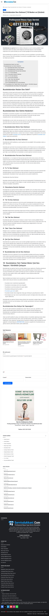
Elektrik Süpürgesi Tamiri (9, 456)
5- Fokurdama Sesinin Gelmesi (13, 74)
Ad (4, 371)
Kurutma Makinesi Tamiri (9, 460)
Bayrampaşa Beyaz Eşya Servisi (7, 575)
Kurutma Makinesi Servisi (6, 560)
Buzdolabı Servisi (4, 552)
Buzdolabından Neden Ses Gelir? (11, 64)
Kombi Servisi (6, 439)
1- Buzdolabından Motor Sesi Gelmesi (14, 67)
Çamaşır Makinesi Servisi (6, 556)
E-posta (5, 377)
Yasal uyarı (34, 613)
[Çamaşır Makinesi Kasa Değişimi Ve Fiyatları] (39, 337)
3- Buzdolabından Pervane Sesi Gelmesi (15, 71)
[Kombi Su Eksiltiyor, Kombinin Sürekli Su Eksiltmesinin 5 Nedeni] (24, 337)
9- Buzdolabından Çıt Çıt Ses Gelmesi (15, 82)
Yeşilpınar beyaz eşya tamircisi (7, 585)
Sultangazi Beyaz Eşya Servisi (7, 571)
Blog (9, 7)
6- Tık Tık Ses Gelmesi (11, 76)
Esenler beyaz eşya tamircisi (7, 579)
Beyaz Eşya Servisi (5, 550)
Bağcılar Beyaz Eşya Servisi (6, 581)
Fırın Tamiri (6, 458)
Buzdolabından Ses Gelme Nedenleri (12, 66)
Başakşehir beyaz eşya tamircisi (7, 569)
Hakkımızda (29, 613)
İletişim (46, 613)
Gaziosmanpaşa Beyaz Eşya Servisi (8, 573)
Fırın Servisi (3, 562)
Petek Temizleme (7, 443)
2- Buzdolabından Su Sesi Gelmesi (14, 69)
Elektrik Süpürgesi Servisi (6, 558)
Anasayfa (6, 7)
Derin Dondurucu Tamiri (8, 454)
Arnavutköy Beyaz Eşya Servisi (7, 583)
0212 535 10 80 (20, 322)
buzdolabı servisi (17, 134)
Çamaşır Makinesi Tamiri (9, 449)
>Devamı (31, 532)
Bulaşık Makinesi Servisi (6, 554)
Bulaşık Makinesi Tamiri (8, 451)
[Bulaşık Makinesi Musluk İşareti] (9, 337)
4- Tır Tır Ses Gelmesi (11, 72)
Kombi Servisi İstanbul (5, 544)
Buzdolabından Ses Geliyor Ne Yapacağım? (16, 85)
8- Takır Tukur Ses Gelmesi (12, 79)
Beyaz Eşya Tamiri (7, 445)
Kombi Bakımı (6, 441)
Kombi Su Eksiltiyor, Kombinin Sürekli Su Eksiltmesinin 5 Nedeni (24, 343)
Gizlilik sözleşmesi (40, 613)
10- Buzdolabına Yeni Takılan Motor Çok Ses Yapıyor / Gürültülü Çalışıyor (20, 84)
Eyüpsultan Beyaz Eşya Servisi (7, 577)
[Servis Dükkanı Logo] (10, 2)
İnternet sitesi (28, 377)
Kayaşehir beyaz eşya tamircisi (7, 587)
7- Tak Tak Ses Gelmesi (11, 77)
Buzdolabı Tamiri (7, 447)
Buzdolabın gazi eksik (10, 291)
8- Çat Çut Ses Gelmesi (11, 80)
